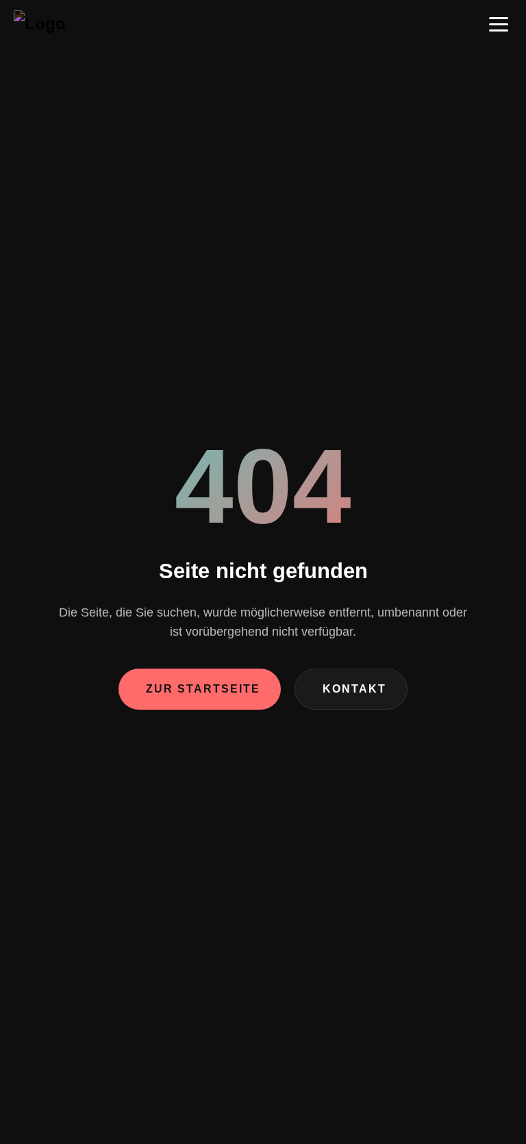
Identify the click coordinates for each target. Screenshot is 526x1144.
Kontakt (354, 689)
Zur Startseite (203, 689)
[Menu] (498, 24)
